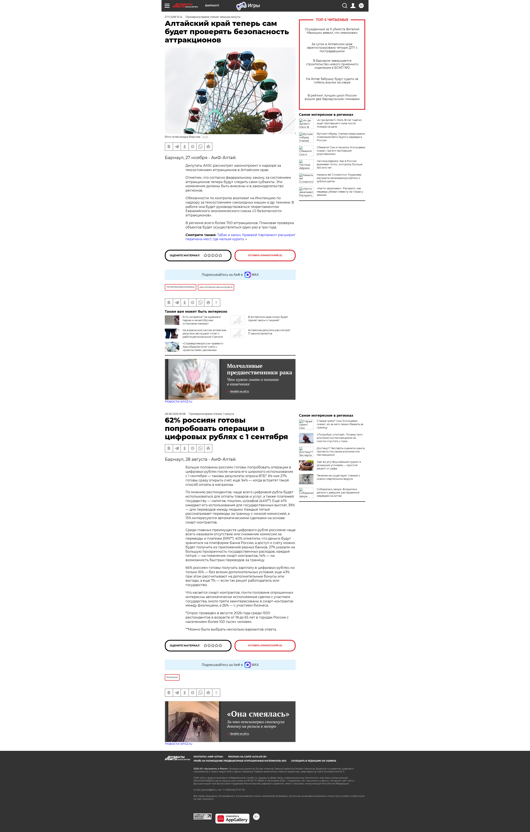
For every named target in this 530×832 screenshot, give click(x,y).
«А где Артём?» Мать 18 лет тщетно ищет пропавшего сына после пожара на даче (339, 123)
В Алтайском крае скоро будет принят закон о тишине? (268, 318)
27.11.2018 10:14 (173, 16)
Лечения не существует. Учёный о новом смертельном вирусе (338, 477)
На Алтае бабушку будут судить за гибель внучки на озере (332, 80)
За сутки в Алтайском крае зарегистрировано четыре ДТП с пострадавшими (332, 47)
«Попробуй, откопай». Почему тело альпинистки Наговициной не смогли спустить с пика (340, 438)
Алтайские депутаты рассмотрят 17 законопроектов (269, 332)
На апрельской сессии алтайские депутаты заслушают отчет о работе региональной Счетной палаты (204, 335)
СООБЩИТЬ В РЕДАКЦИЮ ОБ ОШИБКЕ (313, 761)
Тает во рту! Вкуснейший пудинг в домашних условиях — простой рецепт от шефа (339, 465)
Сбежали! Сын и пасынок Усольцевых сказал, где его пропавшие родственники (341, 151)
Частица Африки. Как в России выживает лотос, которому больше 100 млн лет (339, 164)
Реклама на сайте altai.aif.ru (247, 756)
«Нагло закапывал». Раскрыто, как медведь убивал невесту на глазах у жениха (340, 192)
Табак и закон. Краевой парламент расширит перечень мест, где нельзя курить (240, 237)
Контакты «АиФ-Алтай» (208, 756)
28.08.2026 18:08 (175, 413)
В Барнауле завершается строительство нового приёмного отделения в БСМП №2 (332, 64)
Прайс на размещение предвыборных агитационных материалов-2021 (240, 761)
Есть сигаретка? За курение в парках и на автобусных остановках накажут (202, 320)
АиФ (205, 136)
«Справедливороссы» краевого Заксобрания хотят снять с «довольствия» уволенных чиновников (203, 348)
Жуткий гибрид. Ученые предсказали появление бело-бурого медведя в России (341, 137)
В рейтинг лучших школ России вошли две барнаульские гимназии (332, 97)
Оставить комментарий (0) (265, 255)
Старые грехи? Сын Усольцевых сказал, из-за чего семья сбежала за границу (340, 424)
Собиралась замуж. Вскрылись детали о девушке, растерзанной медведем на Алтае (338, 492)
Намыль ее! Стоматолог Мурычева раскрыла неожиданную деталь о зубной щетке (339, 178)
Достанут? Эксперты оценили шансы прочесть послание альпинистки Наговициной (341, 451)
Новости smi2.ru (178, 401)
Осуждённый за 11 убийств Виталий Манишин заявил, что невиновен (332, 31)
